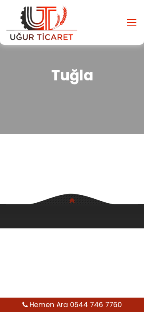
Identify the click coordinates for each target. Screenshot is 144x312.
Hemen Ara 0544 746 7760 (75, 305)
